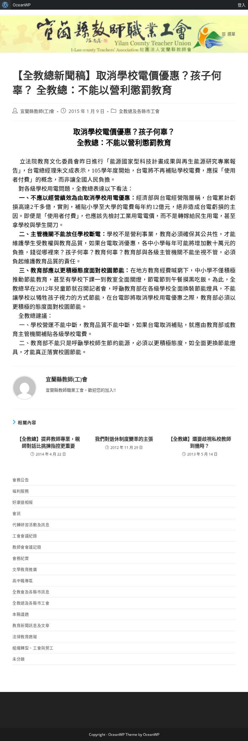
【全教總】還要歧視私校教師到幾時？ (199, 442)
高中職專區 (22, 580)
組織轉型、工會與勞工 (33, 647)
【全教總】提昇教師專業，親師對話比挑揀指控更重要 (48, 442)
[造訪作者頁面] (24, 387)
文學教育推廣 (24, 569)
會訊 (16, 513)
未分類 (18, 659)
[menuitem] (5, 5)
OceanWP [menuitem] (22, 4)
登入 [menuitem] (242, 4)
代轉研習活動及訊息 (30, 524)
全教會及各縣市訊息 (30, 591)
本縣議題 (20, 614)
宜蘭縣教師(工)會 (37, 111)
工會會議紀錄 (24, 535)
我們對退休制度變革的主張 (124, 439)
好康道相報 (22, 502)
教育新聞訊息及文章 (30, 625)
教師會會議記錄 (26, 547)
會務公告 (20, 479)
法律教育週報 (24, 636)
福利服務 (20, 491)
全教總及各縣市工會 (139, 111)
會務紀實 (20, 558)
